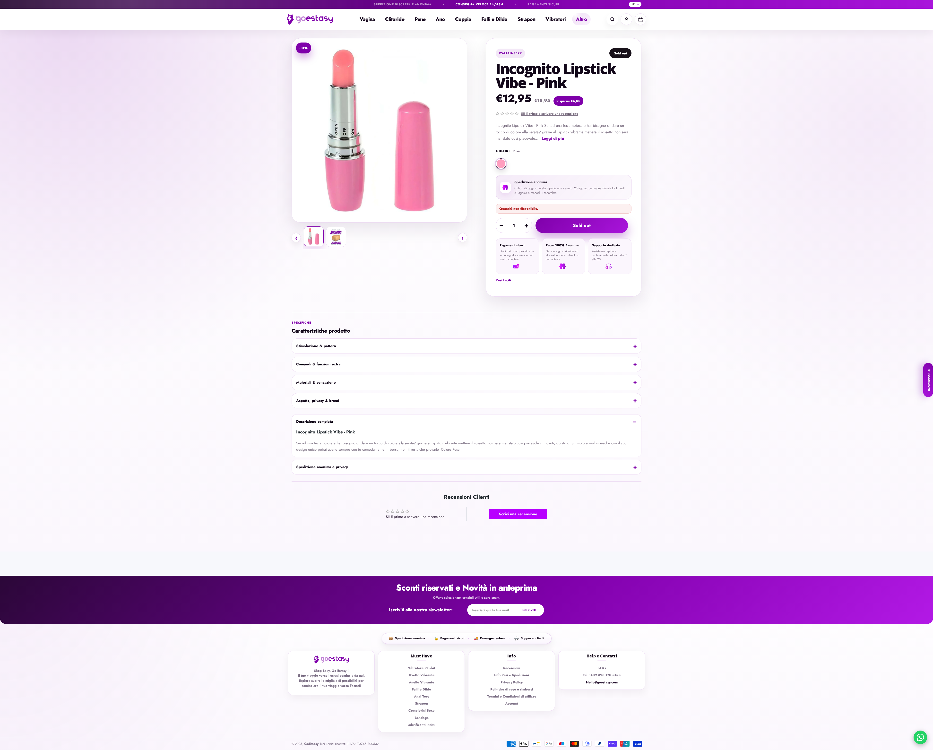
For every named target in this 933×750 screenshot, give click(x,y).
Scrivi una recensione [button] (518, 514)
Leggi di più (553, 138)
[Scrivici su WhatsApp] (920, 737)
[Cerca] (612, 19)
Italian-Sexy (510, 53)
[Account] (626, 19)
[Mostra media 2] (336, 237)
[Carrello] (640, 19)
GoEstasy (311, 743)
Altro (581, 19)
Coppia (463, 19)
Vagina (367, 19)
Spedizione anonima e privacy (322, 467)
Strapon (526, 19)
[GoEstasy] (313, 19)
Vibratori (555, 19)
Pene (420, 19)
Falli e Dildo (494, 19)
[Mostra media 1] (314, 236)
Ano (440, 19)
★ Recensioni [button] (929, 380)
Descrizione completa (314, 421)
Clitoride (394, 19)
